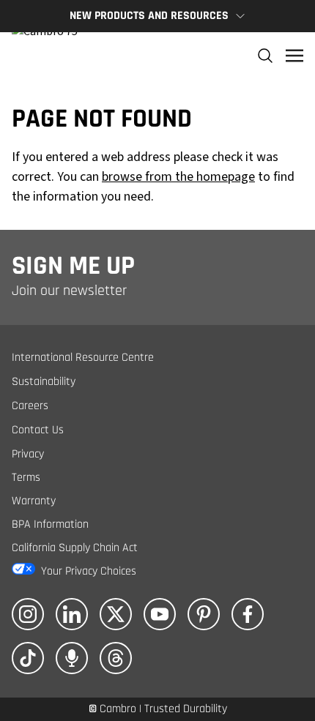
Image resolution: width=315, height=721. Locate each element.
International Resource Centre (83, 357)
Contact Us (38, 430)
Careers (30, 406)
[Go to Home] (45, 56)
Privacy (28, 454)
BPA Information (50, 524)
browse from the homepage (178, 177)
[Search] (265, 55)
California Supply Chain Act (75, 548)
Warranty (34, 501)
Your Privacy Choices (88, 571)
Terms (26, 477)
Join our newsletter (69, 290)
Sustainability (43, 381)
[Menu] (294, 55)
